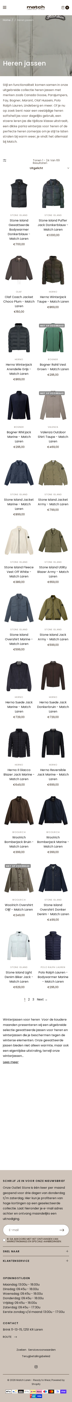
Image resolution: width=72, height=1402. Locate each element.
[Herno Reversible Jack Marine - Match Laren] (53, 743)
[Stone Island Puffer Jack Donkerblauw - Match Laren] (53, 194)
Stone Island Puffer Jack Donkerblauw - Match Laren (53, 225)
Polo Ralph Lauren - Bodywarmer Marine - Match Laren (53, 977)
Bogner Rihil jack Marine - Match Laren (19, 437)
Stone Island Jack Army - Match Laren (53, 637)
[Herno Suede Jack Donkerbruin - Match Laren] (53, 675)
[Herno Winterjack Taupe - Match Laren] (53, 270)
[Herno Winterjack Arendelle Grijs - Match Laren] (19, 338)
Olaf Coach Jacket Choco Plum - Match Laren (19, 301)
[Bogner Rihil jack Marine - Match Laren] (19, 405)
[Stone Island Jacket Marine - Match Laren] (19, 473)
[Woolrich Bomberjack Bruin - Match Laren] (19, 811)
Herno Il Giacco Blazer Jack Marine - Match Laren (19, 774)
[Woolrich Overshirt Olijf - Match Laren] (19, 878)
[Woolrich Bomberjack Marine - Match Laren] (53, 811)
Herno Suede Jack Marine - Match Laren (19, 707)
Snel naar (11, 1251)
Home (7, 20)
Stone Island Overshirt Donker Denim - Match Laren (53, 909)
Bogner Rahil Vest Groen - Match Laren (53, 366)
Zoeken (21, 1350)
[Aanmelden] (64, 1230)
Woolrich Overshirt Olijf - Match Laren (19, 907)
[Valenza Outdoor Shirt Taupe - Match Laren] (53, 405)
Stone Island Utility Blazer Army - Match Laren (53, 572)
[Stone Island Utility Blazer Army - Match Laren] (53, 540)
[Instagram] (36, 1367)
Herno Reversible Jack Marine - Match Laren (53, 774)
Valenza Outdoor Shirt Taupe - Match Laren (53, 437)
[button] (10, 1337)
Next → (42, 999)
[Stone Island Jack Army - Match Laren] (53, 608)
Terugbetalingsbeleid (36, 1356)
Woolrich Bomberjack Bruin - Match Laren (19, 842)
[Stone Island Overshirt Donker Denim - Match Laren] (53, 878)
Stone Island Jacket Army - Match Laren (53, 501)
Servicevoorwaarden (42, 1350)
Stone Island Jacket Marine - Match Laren (19, 504)
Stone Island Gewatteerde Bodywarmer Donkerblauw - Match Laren (19, 229)
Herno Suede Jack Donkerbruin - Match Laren (53, 707)
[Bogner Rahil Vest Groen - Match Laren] (53, 338)
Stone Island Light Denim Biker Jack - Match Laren (19, 977)
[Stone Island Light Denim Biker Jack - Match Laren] (19, 946)
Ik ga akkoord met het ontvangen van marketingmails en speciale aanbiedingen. (34, 1240)
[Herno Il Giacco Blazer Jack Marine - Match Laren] (19, 743)
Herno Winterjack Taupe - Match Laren (53, 299)
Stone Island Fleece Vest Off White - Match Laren (19, 572)
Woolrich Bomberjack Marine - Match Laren (53, 842)
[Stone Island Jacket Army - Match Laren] (53, 473)
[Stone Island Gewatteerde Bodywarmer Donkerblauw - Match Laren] (19, 194)
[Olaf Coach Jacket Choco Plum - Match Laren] (19, 270)
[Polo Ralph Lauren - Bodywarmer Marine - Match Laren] (53, 946)
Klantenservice (16, 1261)
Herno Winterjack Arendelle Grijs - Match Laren (19, 369)
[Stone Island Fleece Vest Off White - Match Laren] (19, 540)
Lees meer (11, 1062)
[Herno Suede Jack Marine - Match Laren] (19, 675)
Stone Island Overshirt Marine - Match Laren (19, 639)
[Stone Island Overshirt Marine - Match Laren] (19, 608)
